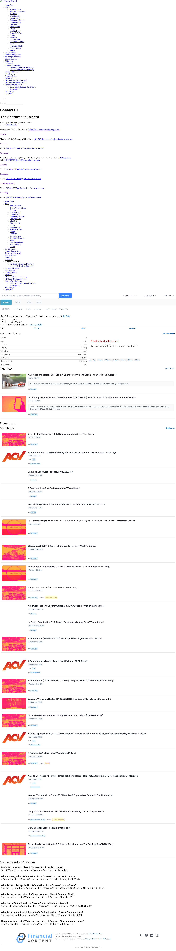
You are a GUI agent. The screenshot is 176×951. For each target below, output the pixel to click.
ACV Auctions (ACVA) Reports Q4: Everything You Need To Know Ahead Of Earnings (71, 680)
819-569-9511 (33, 130)
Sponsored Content (17, 42)
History (12, 35)
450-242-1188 (65, 158)
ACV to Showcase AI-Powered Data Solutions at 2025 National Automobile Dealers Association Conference (83, 776)
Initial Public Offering (51, 597)
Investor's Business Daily (38, 819)
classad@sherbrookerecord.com (29, 169)
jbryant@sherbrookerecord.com (28, 160)
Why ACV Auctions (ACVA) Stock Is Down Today (53, 587)
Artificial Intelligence (58, 819)
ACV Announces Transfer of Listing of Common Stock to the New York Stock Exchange (72, 452)
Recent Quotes (128, 295)
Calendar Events (11, 76)
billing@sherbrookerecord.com (29, 179)
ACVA (66, 316)
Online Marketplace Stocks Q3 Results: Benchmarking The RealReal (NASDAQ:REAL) (71, 844)
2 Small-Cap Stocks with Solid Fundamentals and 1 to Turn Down (61, 434)
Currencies (38, 309)
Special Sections (11, 59)
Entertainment (15, 27)
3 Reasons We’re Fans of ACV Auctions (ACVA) (52, 753)
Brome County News (18, 12)
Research (132, 328)
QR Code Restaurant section (15, 83)
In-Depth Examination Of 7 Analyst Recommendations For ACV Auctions (66, 622)
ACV (34, 459)
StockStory (34, 414)
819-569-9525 (11, 169)
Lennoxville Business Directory (22, 70)
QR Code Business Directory (16, 80)
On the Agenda (15, 40)
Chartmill (33, 512)
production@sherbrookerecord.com (30, 188)
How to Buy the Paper (13, 85)
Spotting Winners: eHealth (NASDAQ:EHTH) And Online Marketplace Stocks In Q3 (69, 699)
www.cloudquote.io (95, 934)
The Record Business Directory (21, 68)
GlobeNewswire (35, 463)
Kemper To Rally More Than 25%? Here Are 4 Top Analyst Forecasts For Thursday (70, 795)
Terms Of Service (104, 939)
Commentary (14, 18)
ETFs (29, 302)
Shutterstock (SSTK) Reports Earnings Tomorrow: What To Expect (62, 546)
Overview (18, 309)
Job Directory (10, 74)
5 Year (137, 360)
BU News (13, 14)
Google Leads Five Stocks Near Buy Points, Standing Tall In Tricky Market (66, 811)
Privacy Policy (90, 939)
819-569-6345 (40, 139)
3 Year (130, 360)
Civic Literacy (15, 16)
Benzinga (33, 389)
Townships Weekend (13, 57)
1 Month (108, 360)
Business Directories (12, 65)
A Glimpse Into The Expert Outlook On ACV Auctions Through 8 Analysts (66, 605)
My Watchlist (149, 295)
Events (12, 29)
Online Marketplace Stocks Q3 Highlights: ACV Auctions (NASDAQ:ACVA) (65, 715)
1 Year (124, 360)
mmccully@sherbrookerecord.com (59, 139)
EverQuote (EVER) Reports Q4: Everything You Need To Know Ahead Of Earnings (69, 566)
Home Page (9, 5)
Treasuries (64, 309)
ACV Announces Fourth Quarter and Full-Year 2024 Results (58, 661)
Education (13, 24)
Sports (12, 44)
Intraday (92, 360)
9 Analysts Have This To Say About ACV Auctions (54, 488)
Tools (39, 302)
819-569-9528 (11, 179)
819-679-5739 (10, 160)
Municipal (13, 37)
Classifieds (9, 63)
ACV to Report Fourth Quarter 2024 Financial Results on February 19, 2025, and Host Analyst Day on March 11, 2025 (87, 733)
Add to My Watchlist (35, 325)
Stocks (18, 302)
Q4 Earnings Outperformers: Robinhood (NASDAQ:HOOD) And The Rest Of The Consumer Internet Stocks (82, 397)
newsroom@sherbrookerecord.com (30, 148)
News (7, 7)
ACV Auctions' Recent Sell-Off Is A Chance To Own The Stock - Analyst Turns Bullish (72, 375)
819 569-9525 (11, 125)
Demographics (15, 22)
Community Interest (17, 20)
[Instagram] (157, 938)
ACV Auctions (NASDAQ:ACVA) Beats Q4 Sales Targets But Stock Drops (65, 638)
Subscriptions (15, 89)
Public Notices (15, 48)
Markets (6, 302)
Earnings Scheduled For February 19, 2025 (50, 472)
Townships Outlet (16, 46)
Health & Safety (16, 33)
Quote (36, 328)
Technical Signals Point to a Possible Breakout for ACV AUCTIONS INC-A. (66, 504)
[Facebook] (146, 938)
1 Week (100, 360)
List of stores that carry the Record (23, 87)
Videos (12, 50)
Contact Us (9, 93)
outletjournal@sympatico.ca (49, 130)
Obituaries (9, 61)
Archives (8, 78)
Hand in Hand (15, 31)
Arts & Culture (15, 9)
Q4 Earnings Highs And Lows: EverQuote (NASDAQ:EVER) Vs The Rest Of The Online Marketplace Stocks (81, 520)
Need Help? (9, 91)
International (51, 309)
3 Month (116, 360)
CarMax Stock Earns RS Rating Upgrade (49, 827)
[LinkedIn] (151, 938)
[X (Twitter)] (140, 938)
